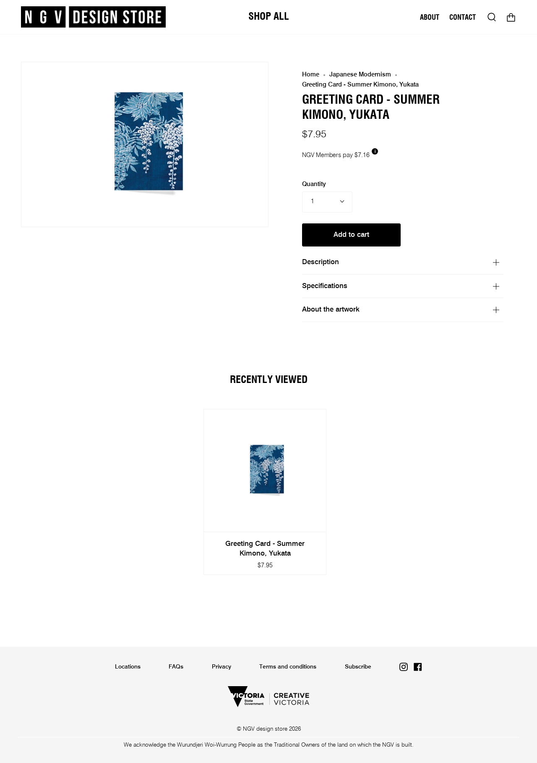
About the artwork (331, 309)
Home (310, 75)
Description (320, 262)
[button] (268, 17)
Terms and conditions (287, 667)
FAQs (176, 667)
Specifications (324, 286)
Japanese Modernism (360, 75)
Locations (128, 667)
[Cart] (511, 17)
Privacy (221, 667)
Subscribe (358, 667)
